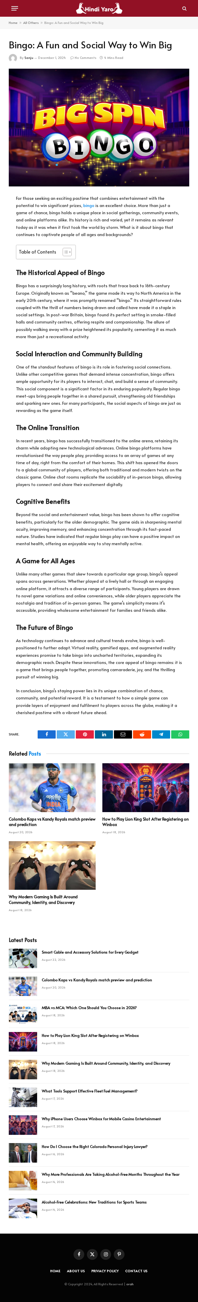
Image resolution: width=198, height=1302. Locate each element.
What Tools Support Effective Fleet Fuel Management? (90, 1090)
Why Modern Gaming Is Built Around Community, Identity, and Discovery (43, 899)
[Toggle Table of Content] (64, 252)
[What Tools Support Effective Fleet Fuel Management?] (23, 1097)
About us (76, 1271)
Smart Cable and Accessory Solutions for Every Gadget (90, 952)
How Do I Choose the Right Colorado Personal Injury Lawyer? (95, 1146)
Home (13, 22)
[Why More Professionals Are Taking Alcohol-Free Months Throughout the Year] (23, 1180)
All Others (31, 22)
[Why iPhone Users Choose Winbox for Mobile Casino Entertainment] (23, 1125)
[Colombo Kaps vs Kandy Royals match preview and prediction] (52, 787)
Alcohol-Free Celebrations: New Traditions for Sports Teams (94, 1202)
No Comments (85, 58)
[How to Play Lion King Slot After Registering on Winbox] (145, 787)
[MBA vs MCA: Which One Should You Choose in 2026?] (23, 1014)
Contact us (136, 1271)
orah (130, 1284)
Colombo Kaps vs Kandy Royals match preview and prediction (52, 821)
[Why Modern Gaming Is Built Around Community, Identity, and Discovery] (52, 865)
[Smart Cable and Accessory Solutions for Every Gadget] (23, 958)
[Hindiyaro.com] (99, 8)
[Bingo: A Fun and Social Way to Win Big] (99, 127)
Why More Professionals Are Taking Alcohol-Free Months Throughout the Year (110, 1174)
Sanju (28, 58)
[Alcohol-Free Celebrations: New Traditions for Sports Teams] (23, 1208)
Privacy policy (105, 1271)
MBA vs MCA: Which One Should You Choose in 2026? (89, 1007)
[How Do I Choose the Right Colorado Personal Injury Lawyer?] (23, 1153)
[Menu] (14, 8)
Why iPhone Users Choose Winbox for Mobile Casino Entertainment (101, 1118)
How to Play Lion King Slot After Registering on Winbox (145, 821)
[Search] (184, 8)
